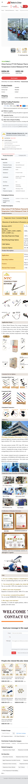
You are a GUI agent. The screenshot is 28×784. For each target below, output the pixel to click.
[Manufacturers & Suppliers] (14, 2)
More (2, 773)
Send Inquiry (14, 78)
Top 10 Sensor (21, 767)
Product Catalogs (22, 733)
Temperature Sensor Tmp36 (9, 750)
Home (2, 10)
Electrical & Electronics (9, 10)
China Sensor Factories (8, 756)
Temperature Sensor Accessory (9, 763)
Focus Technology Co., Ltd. (18, 778)
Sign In (3, 149)
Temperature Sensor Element (9, 767)
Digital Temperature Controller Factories (11, 760)
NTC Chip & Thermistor (20, 736)
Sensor (17, 10)
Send (14, 653)
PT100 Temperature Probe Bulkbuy (10, 770)
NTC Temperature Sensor (7, 736)
